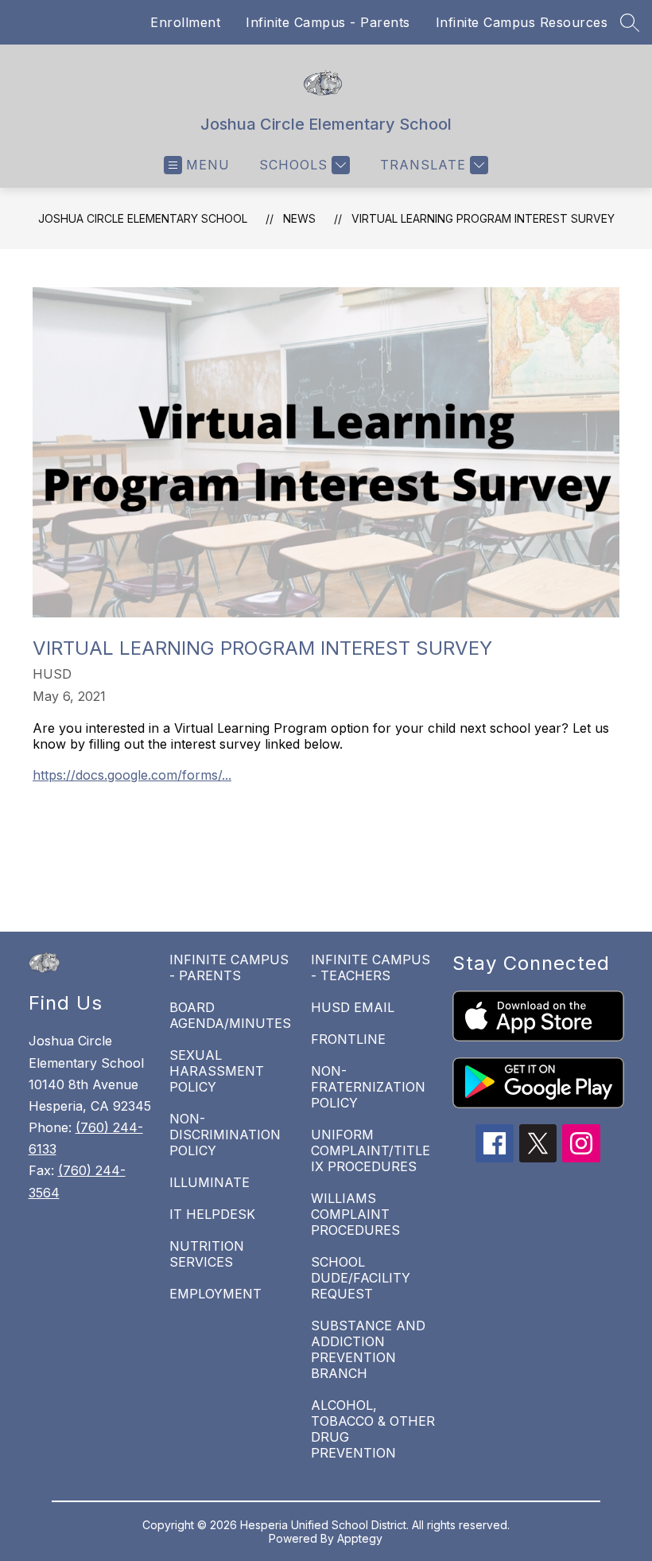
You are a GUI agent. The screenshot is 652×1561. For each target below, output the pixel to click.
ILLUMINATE (209, 1182)
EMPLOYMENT (215, 1294)
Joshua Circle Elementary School (142, 218)
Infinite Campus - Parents (328, 22)
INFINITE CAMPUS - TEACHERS (370, 967)
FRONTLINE (348, 1039)
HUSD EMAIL (352, 1007)
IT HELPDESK (212, 1214)
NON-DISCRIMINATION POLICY (225, 1134)
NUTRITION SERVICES (206, 1254)
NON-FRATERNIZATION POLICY (368, 1087)
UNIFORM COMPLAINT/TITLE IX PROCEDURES (370, 1150)
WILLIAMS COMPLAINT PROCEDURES (355, 1214)
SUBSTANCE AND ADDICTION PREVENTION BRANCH (368, 1349)
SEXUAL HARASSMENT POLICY (216, 1071)
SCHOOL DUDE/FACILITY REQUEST (360, 1278)
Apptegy (359, 1538)
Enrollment (185, 22)
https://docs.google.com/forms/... (132, 775)
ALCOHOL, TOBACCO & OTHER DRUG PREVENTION (373, 1429)
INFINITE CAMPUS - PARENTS (229, 967)
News (299, 218)
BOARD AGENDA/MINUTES (230, 1015)
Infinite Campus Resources (522, 22)
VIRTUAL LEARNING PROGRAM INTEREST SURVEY (483, 218)
